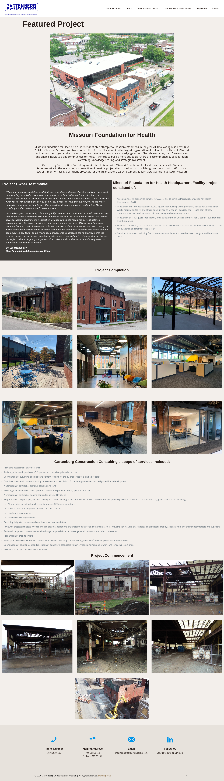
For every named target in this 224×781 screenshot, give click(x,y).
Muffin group (104, 775)
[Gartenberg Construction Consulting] (21, 8)
